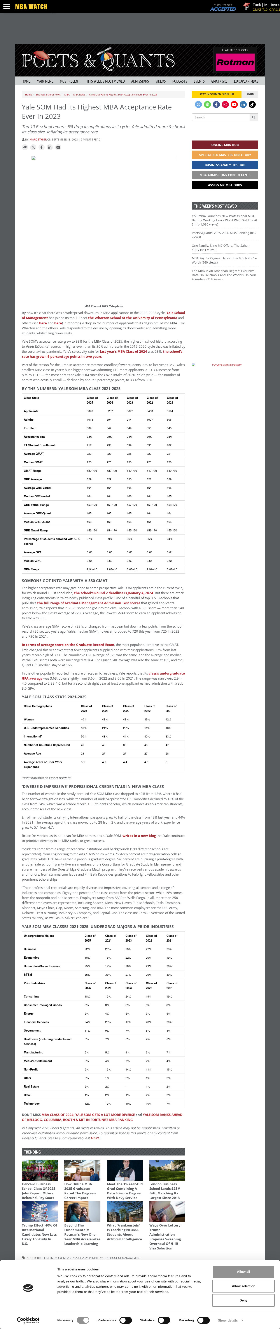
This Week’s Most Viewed (105, 81)
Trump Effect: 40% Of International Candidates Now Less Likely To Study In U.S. (39, 1234)
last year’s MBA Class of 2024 (123, 351)
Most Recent (70, 81)
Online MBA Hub (225, 145)
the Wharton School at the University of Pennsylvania (132, 318)
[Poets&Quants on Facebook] (216, 104)
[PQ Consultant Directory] (225, 373)
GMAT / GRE (219, 81)
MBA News (79, 94)
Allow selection (243, 1286)
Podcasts (179, 81)
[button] (25, 147)
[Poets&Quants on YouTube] (234, 104)
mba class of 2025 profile (81, 1258)
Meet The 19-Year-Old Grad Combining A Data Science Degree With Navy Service (125, 1191)
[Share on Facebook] (41, 147)
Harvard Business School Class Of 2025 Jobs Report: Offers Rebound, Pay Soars (38, 1191)
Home (26, 81)
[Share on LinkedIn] (50, 147)
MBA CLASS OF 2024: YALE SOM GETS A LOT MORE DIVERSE (88, 1114)
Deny (243, 1300)
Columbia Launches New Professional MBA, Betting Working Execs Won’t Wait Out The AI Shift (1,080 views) (224, 220)
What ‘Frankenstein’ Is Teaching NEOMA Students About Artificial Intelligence (124, 1232)
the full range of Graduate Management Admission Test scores (88, 603)
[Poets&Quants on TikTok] (252, 104)
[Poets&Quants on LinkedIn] (243, 104)
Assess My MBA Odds (225, 185)
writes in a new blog (139, 835)
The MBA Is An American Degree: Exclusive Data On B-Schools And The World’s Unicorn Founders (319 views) (224, 275)
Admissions (140, 81)
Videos (161, 81)
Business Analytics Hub (225, 165)
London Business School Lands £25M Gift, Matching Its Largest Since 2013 (164, 1191)
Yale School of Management (120, 1258)
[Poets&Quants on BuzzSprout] (207, 104)
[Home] (98, 59)
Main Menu (45, 81)
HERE (95, 1138)
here (43, 323)
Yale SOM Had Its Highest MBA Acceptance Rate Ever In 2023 (123, 94)
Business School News (48, 94)
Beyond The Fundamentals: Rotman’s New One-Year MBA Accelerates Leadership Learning (82, 1234)
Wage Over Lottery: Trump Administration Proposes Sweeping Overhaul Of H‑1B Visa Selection (165, 1237)
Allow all (243, 1271)
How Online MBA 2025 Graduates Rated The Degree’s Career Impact (80, 1191)
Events (199, 81)
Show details (228, 1320)
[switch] (125, 1320)
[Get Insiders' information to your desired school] (225, 315)
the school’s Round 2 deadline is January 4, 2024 (113, 593)
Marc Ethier (38, 139)
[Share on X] (33, 147)
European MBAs (246, 81)
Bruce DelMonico (49, 1258)
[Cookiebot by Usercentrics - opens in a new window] (28, 1320)
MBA (67, 94)
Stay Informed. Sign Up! (217, 94)
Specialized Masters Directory (225, 155)
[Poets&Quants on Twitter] (198, 104)
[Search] (254, 117)
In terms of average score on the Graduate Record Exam (68, 644)
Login (249, 94)
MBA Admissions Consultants (225, 175)
